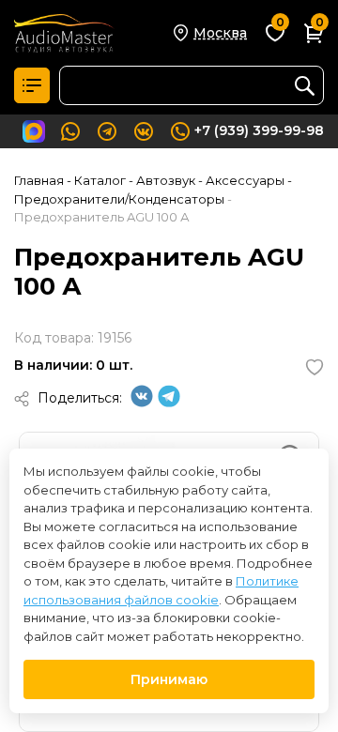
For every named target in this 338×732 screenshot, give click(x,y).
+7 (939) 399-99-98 (259, 130)
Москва (220, 32)
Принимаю (169, 679)
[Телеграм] (169, 402)
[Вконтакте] (142, 402)
